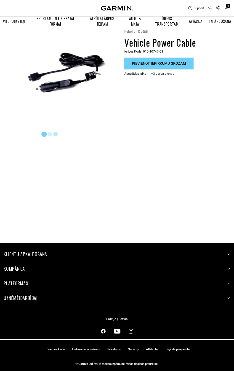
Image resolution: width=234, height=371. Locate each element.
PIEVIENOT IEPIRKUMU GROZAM (159, 63)
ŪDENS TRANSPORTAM (166, 21)
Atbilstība (152, 349)
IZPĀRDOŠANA (220, 21)
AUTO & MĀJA (135, 21)
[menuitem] (196, 8)
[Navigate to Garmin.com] (117, 8)
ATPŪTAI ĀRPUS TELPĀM (102, 21)
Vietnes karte (56, 349)
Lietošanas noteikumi (86, 349)
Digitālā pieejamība (178, 349)
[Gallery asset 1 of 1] (66, 73)
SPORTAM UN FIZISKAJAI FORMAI (55, 21)
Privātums (114, 349)
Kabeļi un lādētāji (136, 31)
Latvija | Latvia (117, 319)
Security (133, 349)
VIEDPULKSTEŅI (14, 21)
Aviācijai (196, 21)
